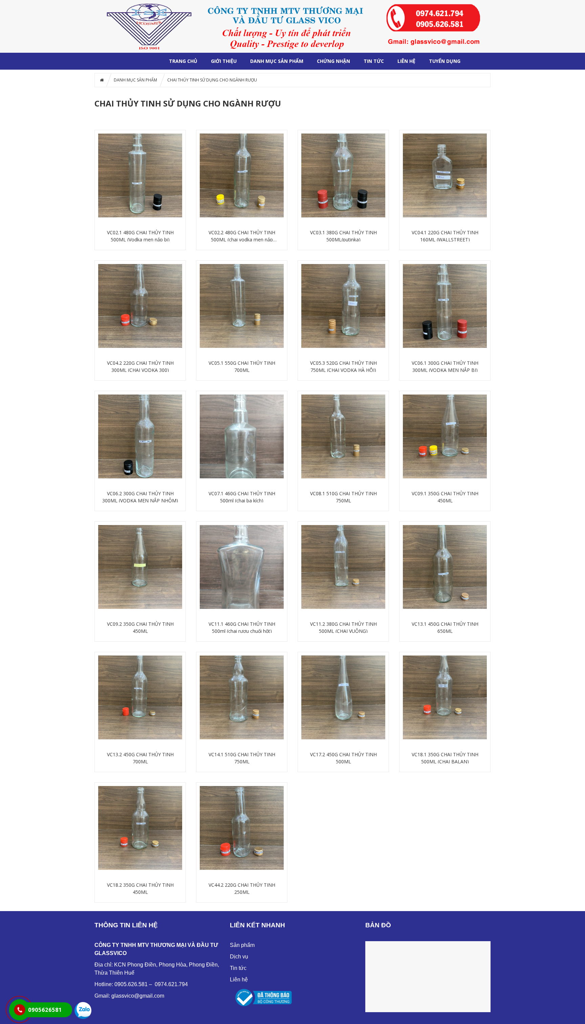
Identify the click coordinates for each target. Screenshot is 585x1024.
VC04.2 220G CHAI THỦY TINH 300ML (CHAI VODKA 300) (140, 366)
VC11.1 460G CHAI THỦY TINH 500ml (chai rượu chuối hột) (242, 627)
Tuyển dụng (444, 61)
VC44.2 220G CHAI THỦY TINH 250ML (242, 888)
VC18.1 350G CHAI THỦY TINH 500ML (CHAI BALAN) (445, 758)
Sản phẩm (242, 945)
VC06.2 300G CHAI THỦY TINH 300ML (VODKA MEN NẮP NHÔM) (140, 497)
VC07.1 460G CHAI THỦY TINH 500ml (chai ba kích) (242, 497)
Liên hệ (239, 979)
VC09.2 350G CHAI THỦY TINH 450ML (140, 627)
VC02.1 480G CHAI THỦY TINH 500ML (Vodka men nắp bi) (140, 236)
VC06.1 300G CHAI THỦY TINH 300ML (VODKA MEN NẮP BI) (445, 366)
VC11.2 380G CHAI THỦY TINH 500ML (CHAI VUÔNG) (343, 627)
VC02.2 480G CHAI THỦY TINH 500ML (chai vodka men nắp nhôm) (242, 236)
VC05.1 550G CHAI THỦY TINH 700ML (242, 366)
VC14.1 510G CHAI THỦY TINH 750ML (242, 758)
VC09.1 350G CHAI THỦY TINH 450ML (445, 497)
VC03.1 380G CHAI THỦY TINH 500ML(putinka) (343, 236)
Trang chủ (183, 61)
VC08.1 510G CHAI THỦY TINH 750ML (343, 497)
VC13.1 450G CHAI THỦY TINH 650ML (445, 627)
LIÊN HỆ (406, 61)
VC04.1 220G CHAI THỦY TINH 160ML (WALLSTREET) (445, 236)
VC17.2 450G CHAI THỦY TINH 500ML (343, 758)
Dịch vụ (239, 956)
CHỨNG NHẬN (333, 61)
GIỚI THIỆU (224, 61)
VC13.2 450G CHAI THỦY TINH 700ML (140, 758)
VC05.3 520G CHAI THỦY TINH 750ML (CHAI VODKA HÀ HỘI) (343, 366)
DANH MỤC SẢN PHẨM (276, 61)
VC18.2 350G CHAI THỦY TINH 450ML (140, 888)
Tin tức (374, 61)
